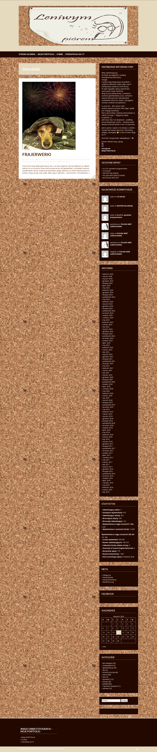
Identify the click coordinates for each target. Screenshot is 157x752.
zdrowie (105, 688)
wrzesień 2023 (108, 313)
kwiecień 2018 (108, 435)
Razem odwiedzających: (113, 542)
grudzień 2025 (108, 281)
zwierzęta (53, 162)
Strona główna (27, 54)
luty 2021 (106, 373)
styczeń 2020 (108, 400)
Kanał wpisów (108, 577)
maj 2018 (106, 432)
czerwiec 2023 (108, 318)
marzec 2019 (107, 414)
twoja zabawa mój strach (41, 162)
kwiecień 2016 (108, 487)
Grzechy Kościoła (109, 672)
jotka (112, 233)
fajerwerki (63, 160)
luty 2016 (106, 492)
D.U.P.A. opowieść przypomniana (115, 168)
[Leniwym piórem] (78, 25)
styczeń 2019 (108, 416)
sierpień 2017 (108, 453)
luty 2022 (106, 352)
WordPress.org (108, 582)
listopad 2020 (108, 379)
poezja (105, 681)
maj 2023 (106, 320)
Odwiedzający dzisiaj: (112, 515)
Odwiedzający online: (111, 510)
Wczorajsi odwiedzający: (113, 521)
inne (104, 677)
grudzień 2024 (108, 292)
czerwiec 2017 (108, 457)
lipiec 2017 (106, 455)
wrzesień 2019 (108, 407)
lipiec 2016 (106, 480)
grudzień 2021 (108, 357)
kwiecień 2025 (108, 290)
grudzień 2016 (108, 469)
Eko (104, 670)
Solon (52, 749)
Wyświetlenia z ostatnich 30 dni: (116, 529)
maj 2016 (106, 485)
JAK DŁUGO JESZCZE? (111, 178)
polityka (105, 684)
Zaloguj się (107, 575)
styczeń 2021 (108, 375)
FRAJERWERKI (36, 154)
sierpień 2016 (108, 478)
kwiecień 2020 (108, 393)
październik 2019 (109, 405)
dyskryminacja (108, 668)
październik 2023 (109, 311)
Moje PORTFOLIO (46, 54)
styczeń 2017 (108, 467)
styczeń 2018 (108, 441)
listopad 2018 (108, 421)
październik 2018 (109, 423)
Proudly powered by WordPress (30, 749)
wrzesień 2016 (108, 476)
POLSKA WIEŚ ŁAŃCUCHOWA (114, 175)
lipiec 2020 (106, 386)
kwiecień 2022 (108, 347)
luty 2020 (106, 398)
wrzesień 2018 (108, 425)
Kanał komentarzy (109, 580)
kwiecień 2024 (108, 301)
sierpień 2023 (108, 315)
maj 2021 (106, 366)
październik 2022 (109, 336)
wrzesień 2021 (108, 363)
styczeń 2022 (108, 354)
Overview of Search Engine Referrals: (118, 548)
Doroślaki (56, 160)
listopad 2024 (108, 295)
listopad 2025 (108, 283)
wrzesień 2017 (108, 451)
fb (133, 138)
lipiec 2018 (106, 430)
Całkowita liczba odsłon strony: (116, 545)
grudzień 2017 (108, 444)
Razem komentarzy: (111, 554)
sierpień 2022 (108, 340)
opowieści (45, 160)
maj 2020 (106, 391)
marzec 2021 (107, 370)
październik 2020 (109, 382)
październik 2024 (109, 297)
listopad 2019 (108, 402)
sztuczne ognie (27, 162)
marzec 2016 (107, 490)
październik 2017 (109, 448)
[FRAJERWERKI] (49, 116)
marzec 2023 (107, 324)
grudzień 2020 (108, 377)
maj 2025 (106, 288)
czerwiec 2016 (108, 483)
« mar (104, 646)
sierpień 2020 (108, 384)
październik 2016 (109, 474)
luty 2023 (106, 327)
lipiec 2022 (106, 343)
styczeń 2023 (108, 329)
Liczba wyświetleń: (111, 539)
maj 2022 (106, 345)
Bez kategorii (107, 663)
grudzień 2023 (108, 306)
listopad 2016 (108, 471)
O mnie (60, 54)
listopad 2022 (108, 334)
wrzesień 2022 (108, 338)
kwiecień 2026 (108, 274)
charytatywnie (108, 665)
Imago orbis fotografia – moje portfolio (36, 730)
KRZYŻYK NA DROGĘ (110, 173)
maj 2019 (106, 409)
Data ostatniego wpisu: (113, 557)
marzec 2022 (107, 350)
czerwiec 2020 (108, 389)
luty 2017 (106, 464)
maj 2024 (106, 299)
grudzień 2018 (108, 418)
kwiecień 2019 (108, 412)
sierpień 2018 (108, 428)
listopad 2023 (108, 308)
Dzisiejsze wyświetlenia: (113, 513)
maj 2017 (106, 460)
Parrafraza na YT (74, 54)
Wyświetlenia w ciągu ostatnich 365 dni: (118, 534)
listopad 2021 (108, 359)
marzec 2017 (107, 462)
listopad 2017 (108, 446)
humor (39, 160)
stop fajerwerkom (73, 160)
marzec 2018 (107, 437)
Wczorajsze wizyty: (111, 518)
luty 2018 (106, 439)
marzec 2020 (107, 396)
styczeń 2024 (108, 304)
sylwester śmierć (84, 160)
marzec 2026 (107, 276)
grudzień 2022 (108, 331)
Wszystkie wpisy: (110, 551)
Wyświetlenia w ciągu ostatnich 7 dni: (118, 524)
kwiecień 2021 (108, 368)
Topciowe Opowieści (110, 686)
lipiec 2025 (106, 285)
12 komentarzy (64, 162)
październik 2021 (109, 361)
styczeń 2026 (108, 279)
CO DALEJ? (107, 171)
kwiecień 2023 (108, 322)
